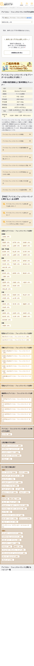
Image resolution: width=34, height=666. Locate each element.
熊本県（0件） (6, 316)
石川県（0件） (27, 251)
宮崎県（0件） (27, 316)
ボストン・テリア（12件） (9, 492)
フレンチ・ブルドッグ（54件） (11, 502)
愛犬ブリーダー (4, 7)
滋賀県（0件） (6, 282)
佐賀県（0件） (17, 313)
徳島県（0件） (6, 304)
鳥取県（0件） (6, 295)
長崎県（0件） (27, 313)
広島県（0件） (6, 298)
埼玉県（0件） (6, 264)
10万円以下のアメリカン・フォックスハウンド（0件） (16, 400)
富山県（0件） (17, 251)
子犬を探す (12, 7)
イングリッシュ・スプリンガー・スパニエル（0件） (15, 526)
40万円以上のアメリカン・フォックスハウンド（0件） (16, 420)
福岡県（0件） (6, 313)
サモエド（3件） (7, 459)
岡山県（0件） (27, 295)
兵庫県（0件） (6, 285)
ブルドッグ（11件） (8, 560)
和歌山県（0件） (7, 289)
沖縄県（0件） (6, 325)
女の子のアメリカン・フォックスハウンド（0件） (16, 340)
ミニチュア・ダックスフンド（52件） (12, 476)
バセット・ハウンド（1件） (10, 522)
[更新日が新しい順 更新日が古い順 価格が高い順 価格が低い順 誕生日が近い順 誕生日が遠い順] (17, 22)
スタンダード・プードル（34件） (11, 455)
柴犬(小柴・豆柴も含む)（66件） (11, 499)
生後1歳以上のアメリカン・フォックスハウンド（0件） (16, 377)
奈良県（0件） (17, 285)
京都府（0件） (17, 282)
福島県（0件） (27, 246)
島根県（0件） (17, 295)
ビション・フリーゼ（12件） (10, 486)
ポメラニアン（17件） (8, 479)
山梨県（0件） (17, 255)
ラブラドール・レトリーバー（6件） (12, 449)
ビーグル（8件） (7, 434)
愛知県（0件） (27, 273)
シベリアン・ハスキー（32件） (11, 452)
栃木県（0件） (17, 261)
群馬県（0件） (27, 261)
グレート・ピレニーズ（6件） (10, 556)
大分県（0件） (17, 316)
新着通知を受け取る (17, 53)
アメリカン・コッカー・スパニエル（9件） (14, 508)
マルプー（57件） (25, 492)
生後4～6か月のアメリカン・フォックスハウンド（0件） (15, 367)
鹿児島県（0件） (7, 320)
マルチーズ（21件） (8, 489)
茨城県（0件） (6, 261)
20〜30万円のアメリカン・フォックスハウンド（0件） (16, 410)
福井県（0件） (6, 255)
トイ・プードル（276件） (9, 472)
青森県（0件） (6, 242)
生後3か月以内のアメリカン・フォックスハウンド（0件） (16, 362)
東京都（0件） (27, 264)
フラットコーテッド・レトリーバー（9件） (14, 553)
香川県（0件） (17, 304)
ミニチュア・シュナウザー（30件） (12, 482)
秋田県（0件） (6, 246)
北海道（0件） (6, 236)
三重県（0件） (6, 276)
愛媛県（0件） (27, 304)
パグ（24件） (20, 489)
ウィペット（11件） (25, 518)
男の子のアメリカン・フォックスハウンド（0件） (16, 336)
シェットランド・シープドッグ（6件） (13, 515)
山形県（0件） (17, 246)
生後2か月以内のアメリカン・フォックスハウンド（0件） (16, 356)
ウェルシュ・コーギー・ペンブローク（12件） (15, 505)
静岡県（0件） (17, 273)
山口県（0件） (17, 298)
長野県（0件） (27, 255)
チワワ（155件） (24, 472)
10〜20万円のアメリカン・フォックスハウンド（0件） (16, 405)
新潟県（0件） (6, 251)
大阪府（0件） (27, 282)
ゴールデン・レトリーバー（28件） (12, 446)
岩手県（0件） (17, 242)
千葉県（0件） (17, 264)
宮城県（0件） (27, 242)
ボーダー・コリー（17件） (9, 518)
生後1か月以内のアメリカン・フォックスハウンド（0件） (16, 351)
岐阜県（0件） (6, 273)
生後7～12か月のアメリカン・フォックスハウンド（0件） (16, 372)
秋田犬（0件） (18, 546)
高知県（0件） (6, 307)
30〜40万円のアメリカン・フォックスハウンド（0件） (16, 415)
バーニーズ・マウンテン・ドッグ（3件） (13, 550)
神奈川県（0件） (7, 267)
